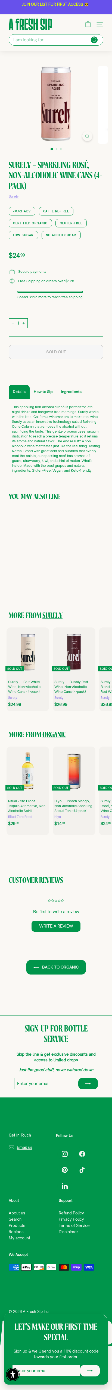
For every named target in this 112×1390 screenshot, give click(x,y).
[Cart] (88, 24)
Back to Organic (60, 967)
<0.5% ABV (22, 211)
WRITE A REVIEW (56, 926)
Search (15, 1219)
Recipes (16, 1231)
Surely (14, 196)
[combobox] (56, 40)
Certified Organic (30, 223)
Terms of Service (74, 1225)
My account (19, 1238)
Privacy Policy (71, 1219)
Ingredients (71, 391)
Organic (54, 735)
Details (19, 391)
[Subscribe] (90, 1370)
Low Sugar (23, 235)
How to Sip (43, 391)
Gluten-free (71, 223)
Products (17, 1225)
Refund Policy (71, 1213)
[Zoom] (87, 136)
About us (17, 1213)
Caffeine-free (56, 211)
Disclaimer (68, 1231)
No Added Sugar (61, 235)
